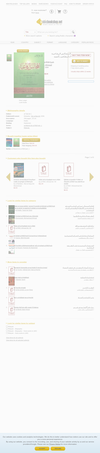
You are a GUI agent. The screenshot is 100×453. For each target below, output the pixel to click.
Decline (58, 448)
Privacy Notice (54, 444)
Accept (42, 448)
